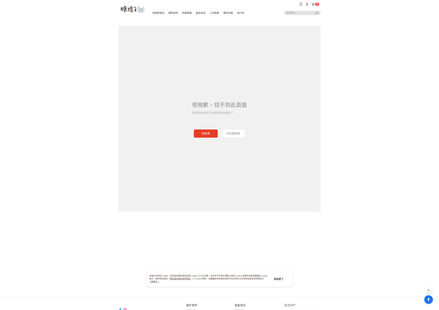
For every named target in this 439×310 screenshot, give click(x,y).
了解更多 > (154, 282)
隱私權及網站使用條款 (180, 279)
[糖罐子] (132, 9)
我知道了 (278, 279)
